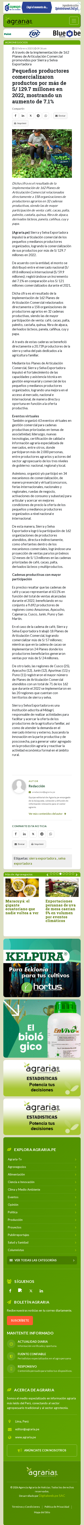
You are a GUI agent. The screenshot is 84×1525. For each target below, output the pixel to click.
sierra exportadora (42, 858)
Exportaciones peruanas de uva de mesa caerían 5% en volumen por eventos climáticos (60, 911)
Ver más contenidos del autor (46, 813)
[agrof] (42, 1078)
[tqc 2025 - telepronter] (23, 33)
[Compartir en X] (30, 116)
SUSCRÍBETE (20, 1320)
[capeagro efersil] (42, 1028)
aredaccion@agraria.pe (43, 792)
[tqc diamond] (42, 968)
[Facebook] (10, 1290)
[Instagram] (20, 1290)
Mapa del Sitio (42, 1512)
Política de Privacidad (57, 1506)
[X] (31, 1290)
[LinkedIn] (41, 1290)
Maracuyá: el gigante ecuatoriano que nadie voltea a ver (22, 907)
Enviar (62, 115)
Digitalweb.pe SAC (52, 1495)
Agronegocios (16, 42)
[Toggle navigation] (74, 21)
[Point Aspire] (42, 7)
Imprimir (21, 123)
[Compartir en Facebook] (15, 116)
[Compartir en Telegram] (38, 116)
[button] (51, 873)
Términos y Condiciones (26, 1506)
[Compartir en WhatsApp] (46, 116)
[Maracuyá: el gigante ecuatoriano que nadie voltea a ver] (22, 887)
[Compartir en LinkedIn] (23, 116)
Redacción (37, 786)
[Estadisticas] (42, 1116)
